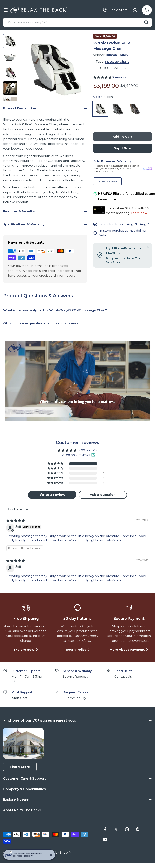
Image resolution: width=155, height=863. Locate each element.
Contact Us (123, 676)
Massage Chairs (117, 61)
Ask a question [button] (103, 495)
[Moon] (100, 109)
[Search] (146, 22)
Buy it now (122, 148)
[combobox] (77, 22)
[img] (15, 520)
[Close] (147, 247)
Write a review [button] (52, 495)
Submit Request (75, 676)
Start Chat (19, 698)
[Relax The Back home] (38, 10)
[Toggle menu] (5, 10)
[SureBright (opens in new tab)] (147, 169)
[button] (102, 77)
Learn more (107, 199)
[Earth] (135, 109)
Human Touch (117, 55)
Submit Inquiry (75, 698)
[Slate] (118, 109)
